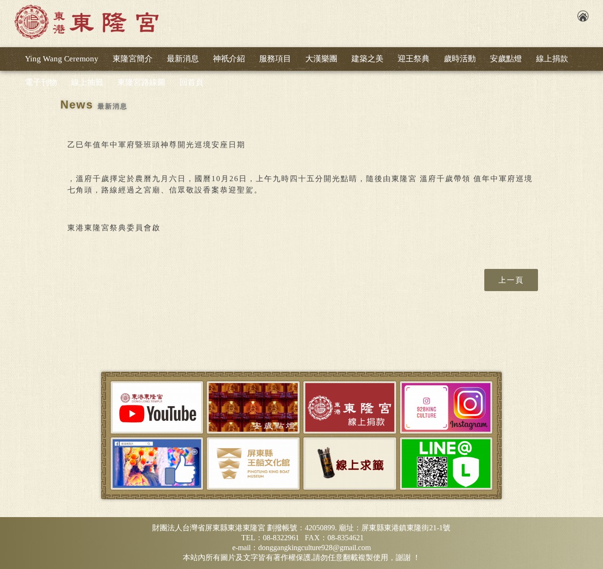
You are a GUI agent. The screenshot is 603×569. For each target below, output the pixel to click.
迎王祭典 (414, 58)
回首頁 (191, 82)
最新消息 (183, 58)
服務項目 (275, 58)
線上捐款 (552, 58)
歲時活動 (460, 58)
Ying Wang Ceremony (61, 58)
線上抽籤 (87, 82)
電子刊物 (41, 82)
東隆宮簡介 (133, 58)
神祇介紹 (229, 58)
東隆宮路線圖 (141, 82)
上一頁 (511, 280)
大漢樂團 (321, 58)
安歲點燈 (506, 58)
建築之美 (367, 58)
